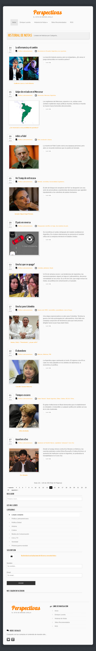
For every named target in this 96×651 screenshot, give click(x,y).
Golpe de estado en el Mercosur (29, 92)
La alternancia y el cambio (27, 47)
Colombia (40, 268)
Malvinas (45, 354)
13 (47, 487)
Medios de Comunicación (20, 534)
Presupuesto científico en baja (46, 226)
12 (43, 487)
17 (62, 487)
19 (70, 487)
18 (66, 487)
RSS (71, 22)
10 (35, 487)
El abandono (21, 351)
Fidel (39, 139)
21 (78, 487)
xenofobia (46, 181)
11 (39, 487)
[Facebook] (12, 639)
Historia (14, 526)
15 (55, 487)
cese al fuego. (68, 310)
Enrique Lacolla (25, 22)
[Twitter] (8, 639)
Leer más (48, 62)
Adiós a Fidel (21, 136)
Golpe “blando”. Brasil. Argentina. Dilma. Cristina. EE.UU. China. (56, 398)
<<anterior (11, 487)
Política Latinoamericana (25, 51)
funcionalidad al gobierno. (56, 181)
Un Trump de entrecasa (26, 178)
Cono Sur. (71, 443)
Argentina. (53, 95)
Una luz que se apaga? (25, 264)
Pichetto (40, 181)
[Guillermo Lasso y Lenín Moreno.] (24, 68)
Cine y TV (15, 538)
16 (58, 487)
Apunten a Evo (22, 439)
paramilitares (59, 310)
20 (74, 487)
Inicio (15, 22)
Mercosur (47, 95)
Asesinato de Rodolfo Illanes (46, 443)
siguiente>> (14, 490)
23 (85, 487)
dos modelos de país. (62, 226)
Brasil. (51, 268)
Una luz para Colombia (25, 306)
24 (8, 490)
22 (82, 487)
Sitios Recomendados (58, 22)
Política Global (17, 522)
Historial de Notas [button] (40, 22)
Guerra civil (41, 310)
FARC (46, 310)
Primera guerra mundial (20, 546)
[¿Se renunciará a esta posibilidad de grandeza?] (24, 112)
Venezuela (41, 95)
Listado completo (17, 515)
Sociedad (15, 542)
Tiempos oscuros (23, 395)
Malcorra (40, 354)
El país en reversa (23, 222)
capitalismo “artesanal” (61, 443)
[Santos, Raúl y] (24, 327)
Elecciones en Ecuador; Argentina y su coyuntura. (52, 51)
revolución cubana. (46, 139)
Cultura (14, 530)
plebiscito (46, 268)
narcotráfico (51, 310)
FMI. (49, 354)
